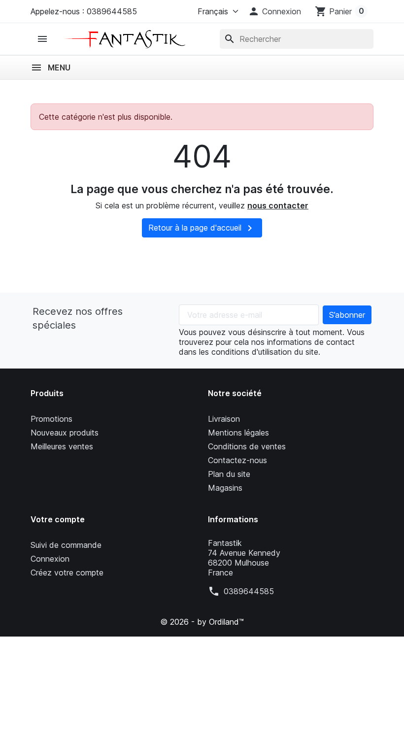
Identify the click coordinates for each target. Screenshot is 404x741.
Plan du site (229, 474)
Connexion (50, 559)
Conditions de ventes (247, 446)
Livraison (224, 419)
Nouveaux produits (65, 433)
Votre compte (58, 519)
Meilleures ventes (62, 446)
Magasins (225, 488)
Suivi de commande (66, 545)
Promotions (51, 419)
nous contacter (277, 205)
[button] (274, 11)
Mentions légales (238, 433)
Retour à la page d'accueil (202, 228)
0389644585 (249, 591)
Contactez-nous (237, 460)
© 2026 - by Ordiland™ (202, 622)
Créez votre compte (67, 572)
